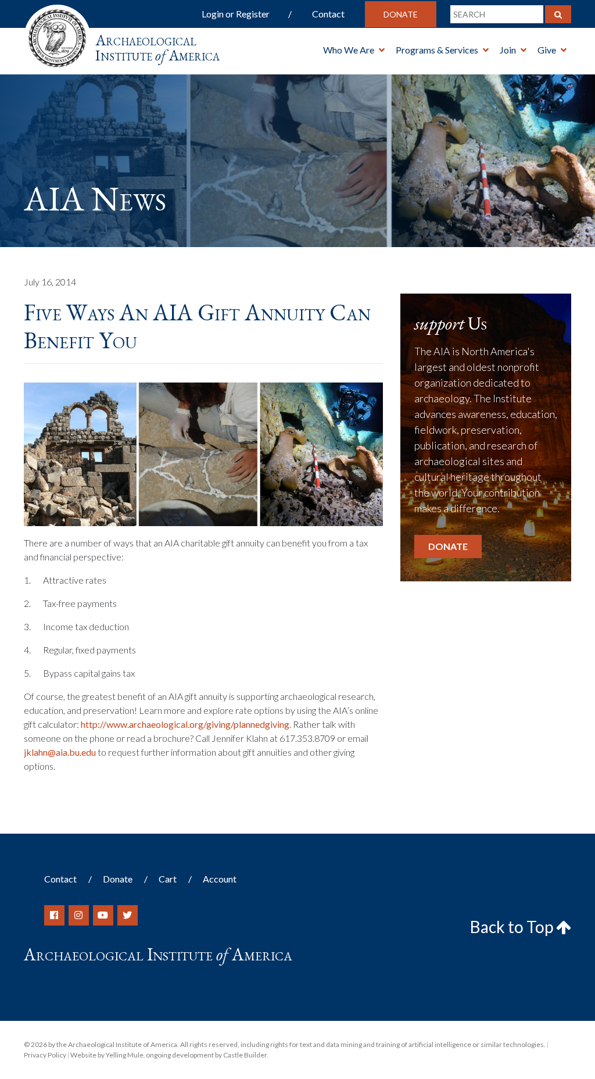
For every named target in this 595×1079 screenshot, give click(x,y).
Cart (168, 878)
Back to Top (513, 927)
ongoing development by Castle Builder (206, 1055)
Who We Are (348, 49)
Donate (400, 14)
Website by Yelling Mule (107, 1055)
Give (546, 49)
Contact (328, 13)
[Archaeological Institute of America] (57, 34)
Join (508, 49)
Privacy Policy (45, 1055)
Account (219, 878)
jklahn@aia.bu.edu (60, 752)
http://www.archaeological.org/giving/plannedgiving (185, 724)
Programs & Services (437, 49)
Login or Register (236, 13)
